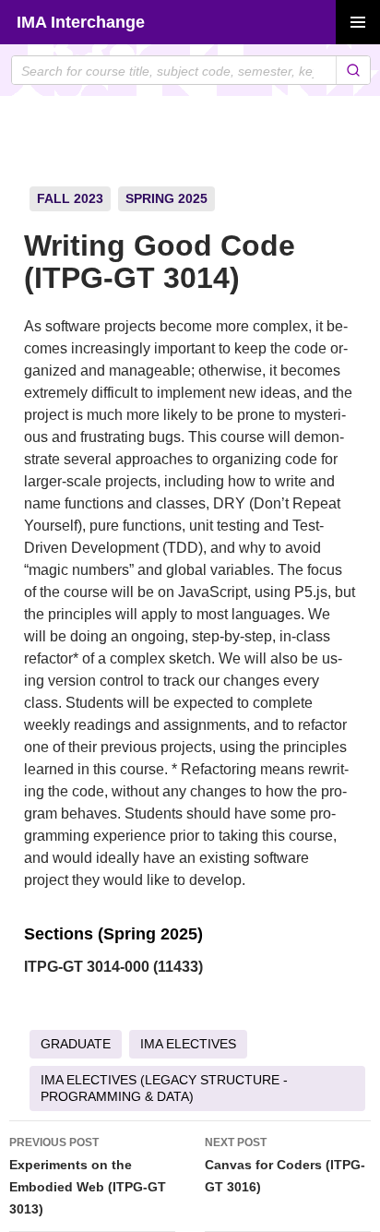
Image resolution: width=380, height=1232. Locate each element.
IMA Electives (188, 1043)
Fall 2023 (70, 198)
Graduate (76, 1043)
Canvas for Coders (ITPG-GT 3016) (285, 1165)
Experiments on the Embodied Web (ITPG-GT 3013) (87, 1176)
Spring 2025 (166, 198)
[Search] (353, 70)
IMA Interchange (81, 22)
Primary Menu (358, 22)
